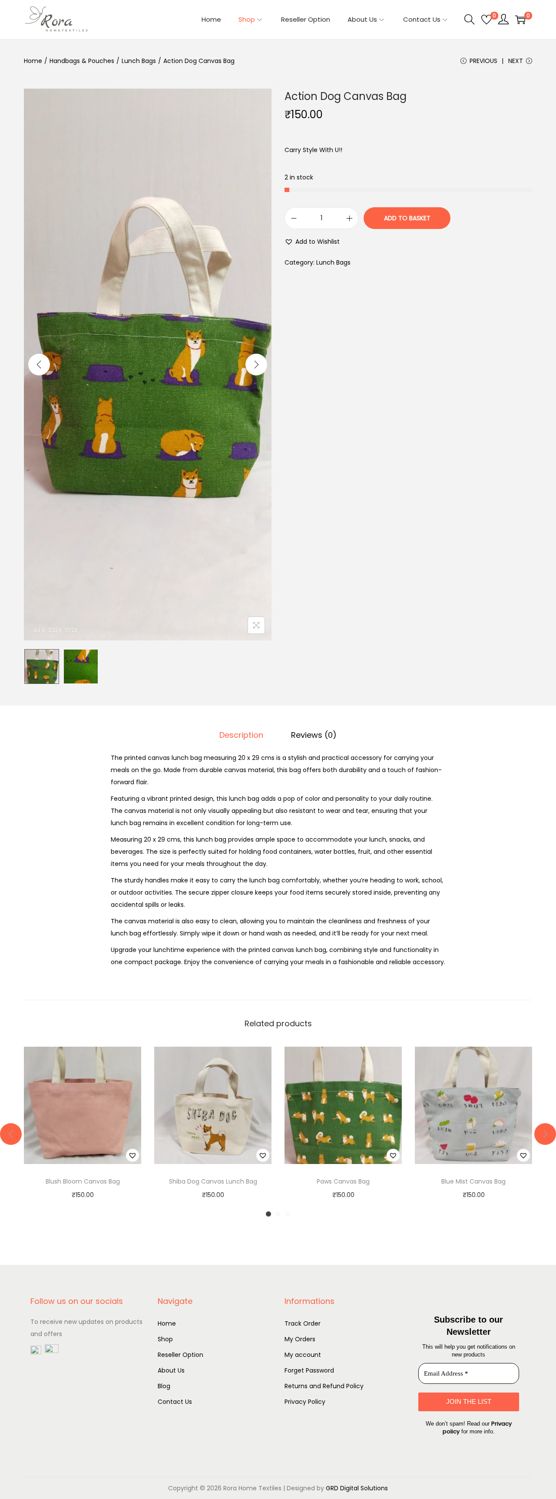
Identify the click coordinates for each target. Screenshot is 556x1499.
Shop (165, 1339)
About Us (171, 1370)
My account (303, 1354)
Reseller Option (180, 1354)
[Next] (256, 364)
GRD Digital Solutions (357, 1488)
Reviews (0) (314, 735)
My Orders (300, 1339)
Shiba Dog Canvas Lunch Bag (213, 1181)
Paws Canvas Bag (343, 1181)
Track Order (303, 1323)
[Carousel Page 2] (278, 1214)
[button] (312, 241)
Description (241, 735)
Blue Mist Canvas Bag (473, 1181)
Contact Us (175, 1401)
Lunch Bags (139, 60)
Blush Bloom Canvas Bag (83, 1181)
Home (33, 60)
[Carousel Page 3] (287, 1214)
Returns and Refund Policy (324, 1386)
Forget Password (309, 1370)
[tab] (241, 735)
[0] (486, 19)
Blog (164, 1386)
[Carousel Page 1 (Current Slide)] (268, 1214)
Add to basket (407, 218)
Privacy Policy (305, 1401)
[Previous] (39, 364)
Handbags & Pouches (82, 60)
